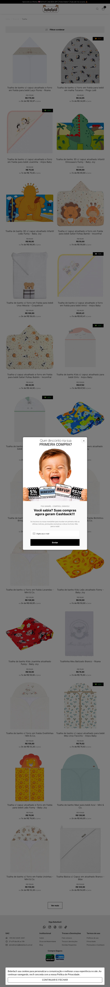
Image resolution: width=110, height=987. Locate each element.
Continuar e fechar (55, 980)
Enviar (55, 542)
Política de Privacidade (68, 974)
